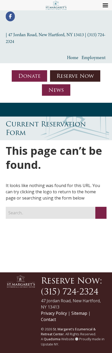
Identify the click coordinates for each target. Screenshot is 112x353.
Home (72, 57)
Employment (93, 57)
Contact (48, 319)
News (56, 90)
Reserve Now (75, 76)
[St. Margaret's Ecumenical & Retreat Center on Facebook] (10, 16)
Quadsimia (52, 339)
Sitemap (79, 313)
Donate (29, 76)
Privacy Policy (54, 313)
